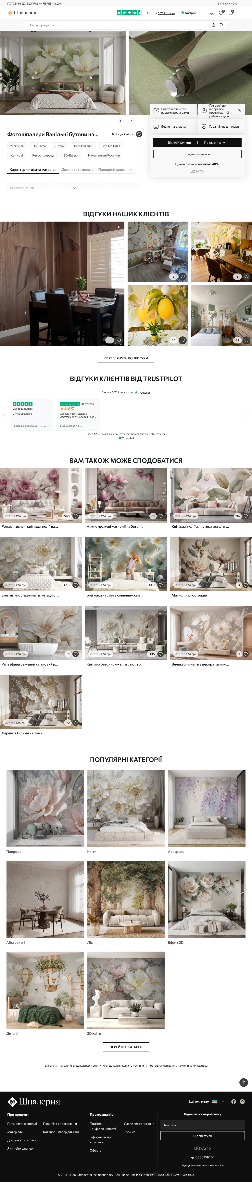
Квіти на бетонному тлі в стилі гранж (115, 664)
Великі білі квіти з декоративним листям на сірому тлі (200, 664)
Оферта (95, 1150)
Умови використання (139, 1123)
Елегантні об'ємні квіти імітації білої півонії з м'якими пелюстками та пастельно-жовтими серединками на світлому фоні (30, 595)
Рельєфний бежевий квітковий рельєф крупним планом (30, 664)
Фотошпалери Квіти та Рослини (123, 1065)
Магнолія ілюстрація (189, 595)
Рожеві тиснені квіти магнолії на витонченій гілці (30, 526)
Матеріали (15, 1132)
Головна (49, 1065)
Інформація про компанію (101, 1139)
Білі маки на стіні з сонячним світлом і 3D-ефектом (115, 595)
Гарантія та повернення (60, 1123)
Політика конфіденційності (103, 1126)
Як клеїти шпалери (20, 1148)
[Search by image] (213, 25)
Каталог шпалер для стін (61, 1132)
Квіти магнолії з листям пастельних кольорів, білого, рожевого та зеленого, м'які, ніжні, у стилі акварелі (200, 526)
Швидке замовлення (197, 154)
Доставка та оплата (21, 1140)
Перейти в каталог (126, 1047)
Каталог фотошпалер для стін (78, 1065)
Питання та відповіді (22, 1123)
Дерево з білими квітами (22, 733)
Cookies (129, 1132)
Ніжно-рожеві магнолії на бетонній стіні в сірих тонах (115, 526)
